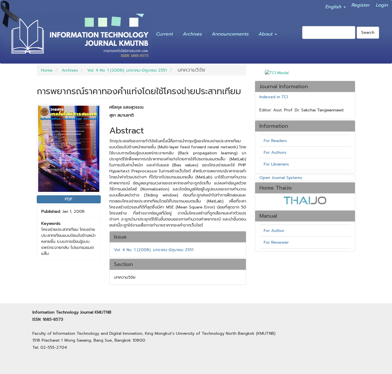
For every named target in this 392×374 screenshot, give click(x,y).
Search (367, 32)
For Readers (275, 141)
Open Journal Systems (280, 178)
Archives (192, 33)
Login (382, 4)
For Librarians (276, 164)
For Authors (275, 152)
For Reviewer (276, 242)
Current (164, 33)
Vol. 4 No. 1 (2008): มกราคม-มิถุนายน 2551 (127, 70)
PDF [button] (69, 199)
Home (47, 70)
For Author (274, 231)
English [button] (334, 5)
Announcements (230, 33)
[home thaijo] (305, 200)
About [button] (266, 33)
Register (360, 4)
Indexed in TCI (273, 97)
